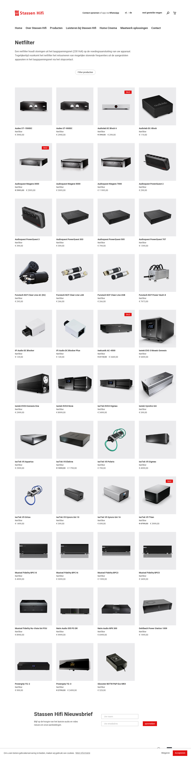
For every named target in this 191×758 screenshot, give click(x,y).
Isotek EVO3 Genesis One (27, 406)
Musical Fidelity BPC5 (149, 572)
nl (126, 12)
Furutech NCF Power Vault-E (152, 295)
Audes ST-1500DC (23, 128)
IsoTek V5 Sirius (22, 517)
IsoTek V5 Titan (146, 517)
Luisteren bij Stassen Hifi (81, 28)
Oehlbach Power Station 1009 (153, 628)
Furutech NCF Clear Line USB (111, 295)
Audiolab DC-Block (148, 128)
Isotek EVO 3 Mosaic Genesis (153, 350)
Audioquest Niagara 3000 (27, 183)
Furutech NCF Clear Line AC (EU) (30, 295)
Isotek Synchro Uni (148, 406)
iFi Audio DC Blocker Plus (68, 350)
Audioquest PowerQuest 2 (151, 183)
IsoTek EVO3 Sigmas (107, 406)
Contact (156, 28)
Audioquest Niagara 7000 (110, 183)
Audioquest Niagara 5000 (68, 183)
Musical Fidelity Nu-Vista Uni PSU (31, 628)
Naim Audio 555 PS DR (67, 628)
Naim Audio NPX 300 (107, 628)
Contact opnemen (91, 12)
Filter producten (85, 72)
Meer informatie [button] (83, 752)
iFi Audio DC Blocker (24, 350)
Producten (56, 28)
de (131, 12)
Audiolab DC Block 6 (107, 128)
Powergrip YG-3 (63, 683)
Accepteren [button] (180, 752)
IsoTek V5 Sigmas (147, 461)
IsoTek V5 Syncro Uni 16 (109, 517)
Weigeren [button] (165, 752)
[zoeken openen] (168, 13)
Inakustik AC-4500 (106, 350)
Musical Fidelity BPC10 (26, 572)
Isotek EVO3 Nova (64, 406)
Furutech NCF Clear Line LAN (70, 295)
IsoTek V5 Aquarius (24, 461)
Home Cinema (108, 28)
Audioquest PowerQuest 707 (152, 239)
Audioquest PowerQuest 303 (69, 239)
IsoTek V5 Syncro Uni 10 (67, 517)
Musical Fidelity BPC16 (67, 572)
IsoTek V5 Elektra (64, 461)
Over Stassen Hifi (36, 28)
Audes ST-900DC (64, 128)
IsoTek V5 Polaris (106, 461)
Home (18, 28)
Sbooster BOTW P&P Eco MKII (112, 683)
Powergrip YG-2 (22, 683)
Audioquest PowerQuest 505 (111, 239)
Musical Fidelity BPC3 (108, 572)
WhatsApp (114, 12)
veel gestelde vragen (152, 12)
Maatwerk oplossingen (134, 28)
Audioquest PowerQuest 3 (27, 239)
